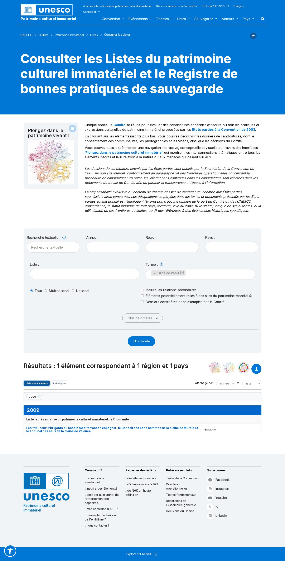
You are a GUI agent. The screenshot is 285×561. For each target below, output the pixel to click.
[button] (253, 38)
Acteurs (228, 19)
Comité (119, 125)
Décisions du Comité (180, 511)
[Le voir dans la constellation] (215, 367)
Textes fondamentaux (181, 494)
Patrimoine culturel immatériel (48, 19)
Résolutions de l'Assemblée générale (181, 503)
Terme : (152, 264)
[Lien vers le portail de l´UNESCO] (49, 9)
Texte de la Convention (182, 478)
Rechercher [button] (261, 18)
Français (238, 6)
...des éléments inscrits (140, 478)
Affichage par (204, 383)
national (82, 291)
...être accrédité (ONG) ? (101, 509)
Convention (111, 19)
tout (38, 291)
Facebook (223, 479)
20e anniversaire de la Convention (177, 6)
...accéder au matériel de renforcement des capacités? (102, 499)
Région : (152, 237)
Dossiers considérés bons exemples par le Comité (185, 302)
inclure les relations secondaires (171, 290)
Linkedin (221, 515)
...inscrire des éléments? (101, 488)
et (238, 383)
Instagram (222, 488)
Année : (92, 237)
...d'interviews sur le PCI (141, 484)
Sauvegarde (203, 19)
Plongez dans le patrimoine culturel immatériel (124, 152)
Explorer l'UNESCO (213, 6)
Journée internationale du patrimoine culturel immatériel (117, 6)
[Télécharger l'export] (256, 371)
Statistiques (59, 383)
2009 (35, 397)
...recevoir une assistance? (94, 480)
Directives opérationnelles (177, 486)
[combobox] (112, 247)
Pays (246, 19)
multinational (59, 291)
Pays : (210, 237)
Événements (138, 19)
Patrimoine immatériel (69, 35)
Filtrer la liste (141, 341)
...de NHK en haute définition (138, 492)
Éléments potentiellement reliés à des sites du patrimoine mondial (197, 296)
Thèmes (162, 19)
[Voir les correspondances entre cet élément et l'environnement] (229, 367)
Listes (181, 19)
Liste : (34, 264)
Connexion (90, 11)
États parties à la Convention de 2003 (223, 129)
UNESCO (26, 35)
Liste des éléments (36, 383)
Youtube (221, 497)
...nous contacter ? (97, 525)
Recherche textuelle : (44, 237)
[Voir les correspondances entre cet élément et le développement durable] (243, 367)
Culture (44, 35)
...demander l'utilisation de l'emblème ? (100, 517)
